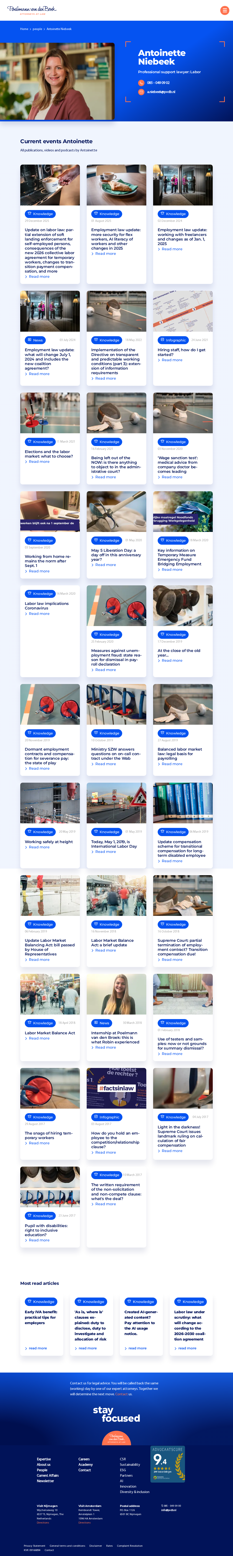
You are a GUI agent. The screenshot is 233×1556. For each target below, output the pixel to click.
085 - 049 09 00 (171, 1506)
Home (24, 29)
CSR (123, 1459)
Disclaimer (95, 1546)
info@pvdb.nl (168, 1510)
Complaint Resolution (130, 1546)
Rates (109, 1546)
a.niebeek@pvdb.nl (161, 92)
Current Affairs (48, 1476)
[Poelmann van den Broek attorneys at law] (34, 10)
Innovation (128, 1486)
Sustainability (130, 1465)
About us (44, 1465)
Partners (126, 1476)
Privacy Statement (34, 1546)
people (37, 29)
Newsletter (45, 1481)
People (42, 1470)
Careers (84, 1459)
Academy (86, 1465)
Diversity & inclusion (134, 1492)
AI (121, 1481)
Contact (122, 1394)
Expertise (44, 1459)
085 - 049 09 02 (158, 83)
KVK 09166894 (32, 1550)
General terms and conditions (67, 1546)
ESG (123, 1470)
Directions (43, 1522)
